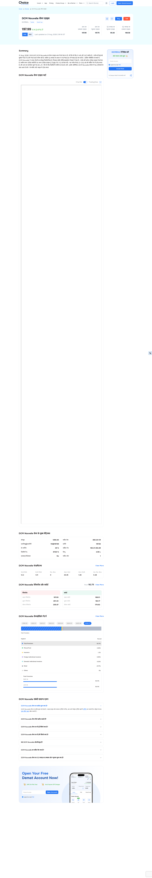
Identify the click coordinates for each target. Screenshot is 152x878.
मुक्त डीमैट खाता (25, 711)
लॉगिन (84, 709)
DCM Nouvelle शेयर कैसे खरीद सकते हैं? (33, 719)
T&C (33, 797)
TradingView (93, 82)
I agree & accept (29, 797)
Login (112, 3)
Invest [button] (39, 3)
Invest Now (120, 69)
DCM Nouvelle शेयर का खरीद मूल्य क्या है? (34, 706)
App (46, 3)
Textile (32, 22)
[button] (107, 18)
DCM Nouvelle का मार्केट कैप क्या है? (32, 750)
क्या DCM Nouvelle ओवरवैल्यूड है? (32, 742)
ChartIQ (79, 82)
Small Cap (39, 22)
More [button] (80, 3)
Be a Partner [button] (72, 3)
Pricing (51, 3)
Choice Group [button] (60, 3)
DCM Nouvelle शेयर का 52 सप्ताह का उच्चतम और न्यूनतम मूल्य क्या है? (42, 758)
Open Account (52, 792)
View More (99, 566)
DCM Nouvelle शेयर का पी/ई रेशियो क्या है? (34, 727)
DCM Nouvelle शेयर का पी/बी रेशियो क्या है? (34, 734)
